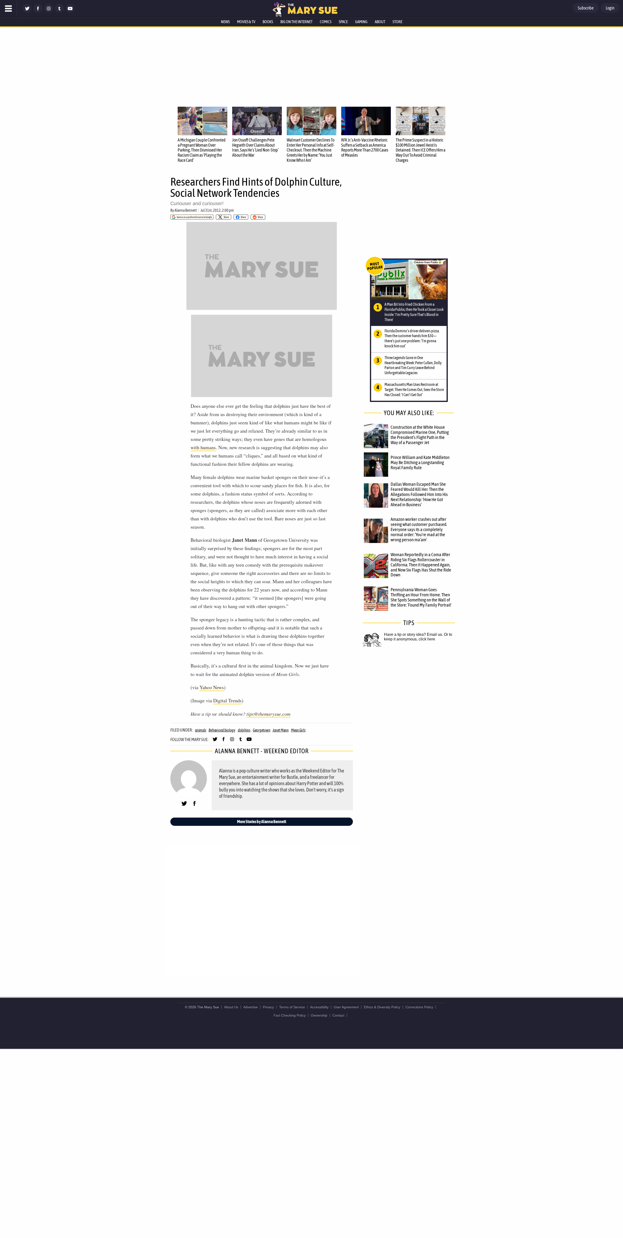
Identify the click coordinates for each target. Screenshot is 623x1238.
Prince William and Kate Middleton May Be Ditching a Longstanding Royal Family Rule (420, 462)
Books (268, 21)
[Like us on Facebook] (38, 12)
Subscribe (586, 7)
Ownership (319, 1015)
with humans (203, 447)
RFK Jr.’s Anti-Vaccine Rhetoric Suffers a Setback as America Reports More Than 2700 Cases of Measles (364, 147)
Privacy (268, 1007)
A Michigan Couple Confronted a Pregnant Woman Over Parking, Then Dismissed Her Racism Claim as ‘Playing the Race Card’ (202, 150)
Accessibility (319, 1007)
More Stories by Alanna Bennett (261, 821)
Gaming (361, 21)
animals (200, 730)
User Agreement (346, 1007)
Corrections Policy (419, 1007)
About (380, 21)
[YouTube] (70, 12)
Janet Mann (281, 730)
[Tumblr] (59, 12)
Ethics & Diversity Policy (382, 1007)
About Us (231, 1007)
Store (397, 21)
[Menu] (8, 8)
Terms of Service (292, 1007)
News (225, 21)
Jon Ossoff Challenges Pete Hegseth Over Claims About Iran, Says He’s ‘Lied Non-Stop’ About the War (255, 147)
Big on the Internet (296, 21)
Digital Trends (227, 700)
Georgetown (261, 730)
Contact (338, 1015)
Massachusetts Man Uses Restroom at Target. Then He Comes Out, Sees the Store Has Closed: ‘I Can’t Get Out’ (414, 389)
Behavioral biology (222, 730)
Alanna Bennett (185, 210)
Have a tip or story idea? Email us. (413, 634)
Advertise (250, 1007)
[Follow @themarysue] (27, 12)
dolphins (244, 730)
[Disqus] (262, 909)
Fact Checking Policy (290, 1015)
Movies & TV (246, 21)
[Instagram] (48, 12)
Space (343, 21)
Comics (325, 21)
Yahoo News (212, 687)
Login (610, 7)
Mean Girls (298, 730)
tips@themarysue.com (268, 714)
